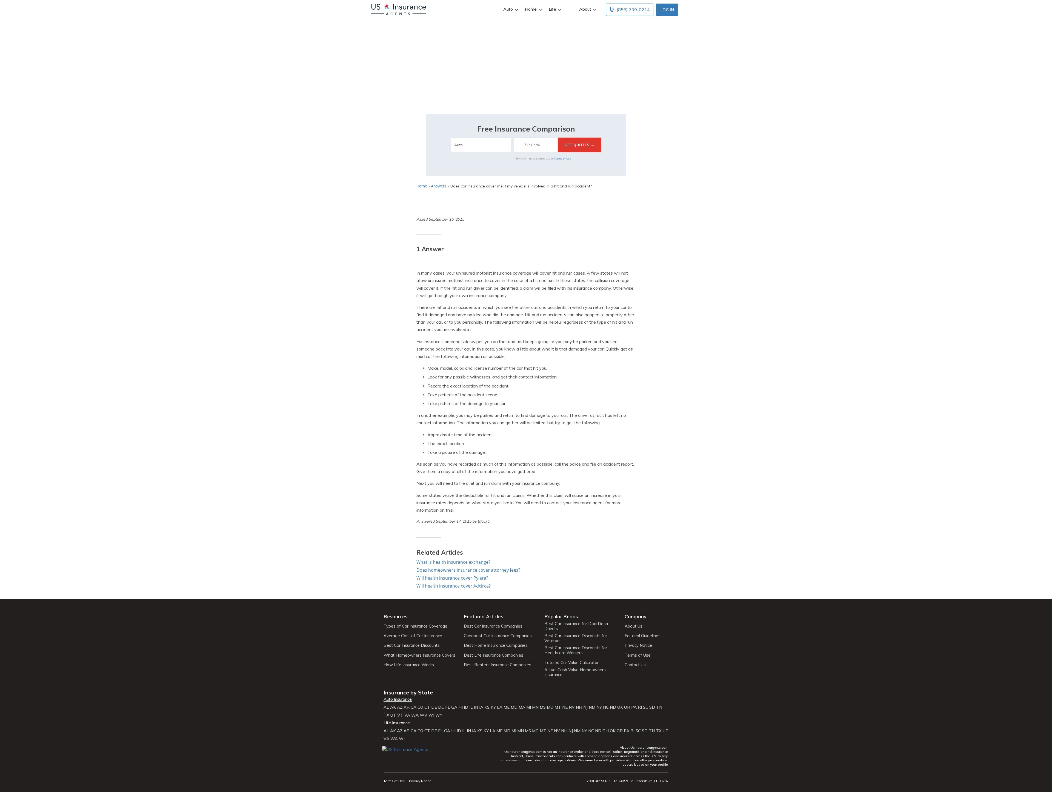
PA (634, 707)
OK (620, 707)
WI (431, 715)
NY (599, 707)
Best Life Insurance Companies (493, 655)
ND (613, 707)
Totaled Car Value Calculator (571, 662)
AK (393, 707)
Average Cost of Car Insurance (413, 635)
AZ (399, 707)
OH (605, 730)
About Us (633, 626)
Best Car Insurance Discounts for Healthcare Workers (575, 650)
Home (531, 9)
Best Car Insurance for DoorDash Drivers (576, 626)
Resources (395, 616)
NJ (585, 707)
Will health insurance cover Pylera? (452, 578)
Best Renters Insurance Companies (497, 664)
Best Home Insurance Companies (496, 645)
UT (393, 715)
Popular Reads (561, 616)
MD (514, 707)
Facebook (387, 757)
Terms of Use (562, 158)
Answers (439, 186)
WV (423, 715)
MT (557, 707)
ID (466, 707)
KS (487, 707)
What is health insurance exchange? (453, 562)
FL (447, 707)
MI (528, 707)
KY (493, 707)
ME (507, 707)
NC (606, 707)
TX (386, 715)
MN (535, 707)
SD (652, 707)
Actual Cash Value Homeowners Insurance (575, 672)
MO (550, 707)
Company (636, 616)
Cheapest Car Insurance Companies (498, 635)
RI (640, 707)
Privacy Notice (638, 645)
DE (434, 707)
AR (407, 707)
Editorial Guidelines (643, 635)
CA (413, 707)
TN (659, 707)
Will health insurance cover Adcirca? (453, 586)
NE (565, 707)
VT (400, 715)
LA (499, 707)
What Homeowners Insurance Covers (419, 655)
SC (645, 707)
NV (572, 707)
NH (579, 707)
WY (438, 715)
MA (522, 707)
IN (476, 707)
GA (454, 707)
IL (471, 707)
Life (552, 9)
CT (427, 707)
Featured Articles (483, 616)
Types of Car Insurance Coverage (415, 626)
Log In (667, 9)
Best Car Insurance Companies (493, 626)
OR (627, 707)
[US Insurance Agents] (398, 9)
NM (592, 707)
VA (407, 715)
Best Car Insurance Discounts (412, 645)
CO (420, 707)
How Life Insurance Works (409, 664)
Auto (508, 9)
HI (460, 707)
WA (415, 715)
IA (481, 707)
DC (441, 707)
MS (543, 707)
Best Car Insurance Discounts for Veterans (575, 638)
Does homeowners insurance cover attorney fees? (468, 570)
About (585, 9)
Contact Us (635, 664)
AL (386, 707)
